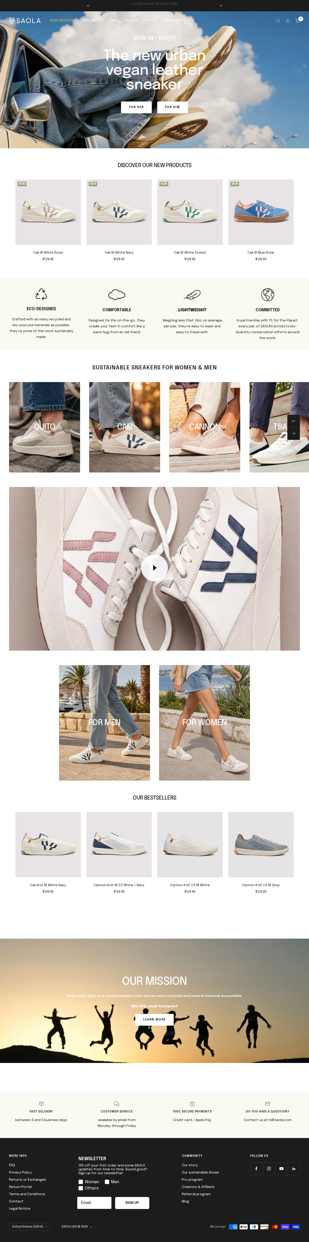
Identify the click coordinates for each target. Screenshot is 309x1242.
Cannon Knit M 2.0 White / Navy (119, 885)
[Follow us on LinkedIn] (294, 1168)
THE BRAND (172, 20)
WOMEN (132, 20)
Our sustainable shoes (200, 1172)
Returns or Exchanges (27, 1180)
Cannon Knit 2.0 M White (190, 885)
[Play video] (154, 568)
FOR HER (136, 107)
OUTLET (151, 20)
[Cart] (297, 20)
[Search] (278, 21)
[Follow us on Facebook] (256, 1168)
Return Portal (20, 1187)
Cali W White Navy (119, 253)
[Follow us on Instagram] (269, 1168)
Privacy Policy (20, 1172)
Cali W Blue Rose (260, 253)
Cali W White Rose (48, 253)
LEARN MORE (154, 1019)
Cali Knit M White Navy (48, 885)
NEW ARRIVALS (62, 20)
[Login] (288, 21)
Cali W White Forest (190, 253)
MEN (115, 20)
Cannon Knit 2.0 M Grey (261, 885)
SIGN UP (132, 1203)
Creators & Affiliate (198, 1187)
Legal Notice (19, 1209)
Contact (16, 1201)
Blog (185, 1201)
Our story (190, 1165)
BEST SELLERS (93, 20)
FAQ (12, 1165)
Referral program (196, 1194)
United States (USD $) (27, 1226)
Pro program (192, 1180)
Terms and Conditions (27, 1194)
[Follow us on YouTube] (281, 1168)
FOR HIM (172, 107)
